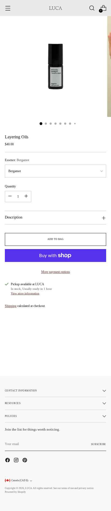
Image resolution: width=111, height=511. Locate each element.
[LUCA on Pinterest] (25, 460)
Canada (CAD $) (19, 480)
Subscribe (98, 444)
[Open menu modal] (7, 8)
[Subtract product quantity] (10, 196)
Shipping (10, 306)
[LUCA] (55, 8)
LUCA (28, 488)
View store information (25, 293)
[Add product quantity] (26, 196)
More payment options (55, 272)
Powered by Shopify (15, 492)
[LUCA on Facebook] (8, 460)
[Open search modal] (91, 8)
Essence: (17, 160)
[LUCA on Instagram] (16, 460)
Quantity (10, 186)
